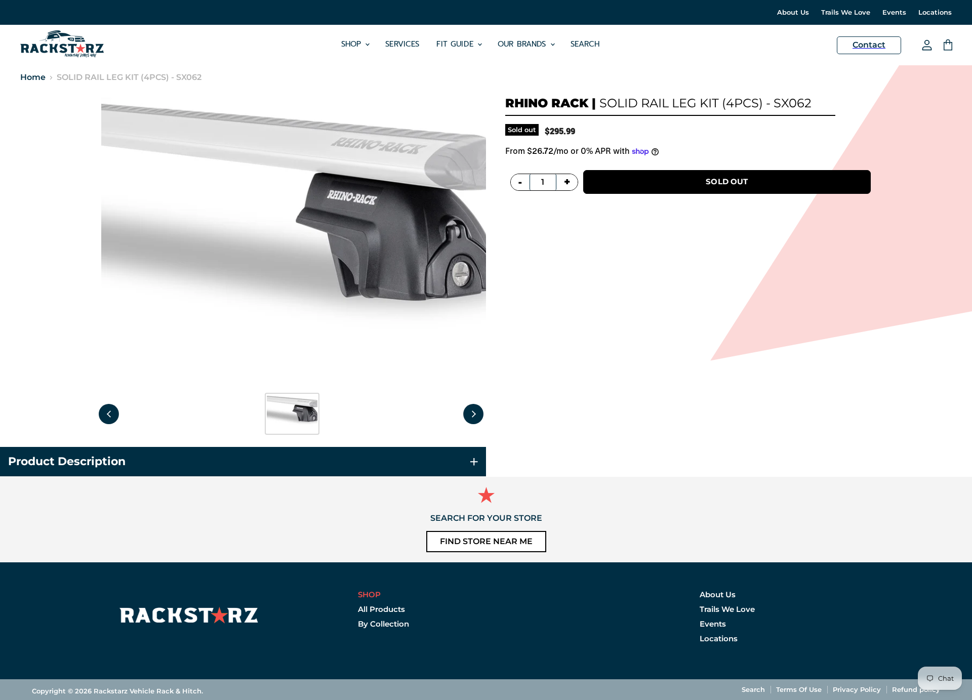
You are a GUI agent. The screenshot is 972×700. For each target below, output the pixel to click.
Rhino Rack (546, 103)
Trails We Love (845, 12)
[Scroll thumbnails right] (473, 414)
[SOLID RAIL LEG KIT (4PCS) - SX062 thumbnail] (292, 414)
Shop (352, 44)
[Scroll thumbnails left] (109, 414)
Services (402, 44)
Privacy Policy (857, 689)
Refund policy (916, 689)
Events (894, 12)
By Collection (383, 624)
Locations (935, 12)
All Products (381, 609)
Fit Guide (456, 44)
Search (585, 44)
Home (33, 77)
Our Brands (523, 44)
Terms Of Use (799, 689)
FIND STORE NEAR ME (486, 541)
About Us (793, 12)
